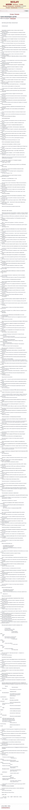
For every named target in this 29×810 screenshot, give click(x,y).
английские (18, 6)
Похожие (17, 14)
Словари (21, 4)
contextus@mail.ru (5, 807)
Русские (5, 6)
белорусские (10, 6)
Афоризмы (15, 4)
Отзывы (12, 14)
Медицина (12, 18)
